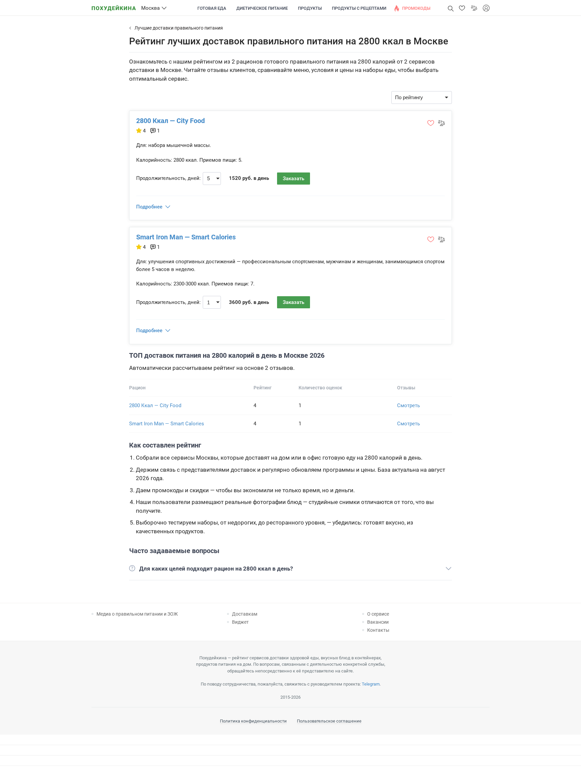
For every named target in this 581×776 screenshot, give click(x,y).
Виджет (240, 622)
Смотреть (408, 405)
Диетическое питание (262, 8)
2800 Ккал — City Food (170, 121)
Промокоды (416, 8)
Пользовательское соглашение (329, 721)
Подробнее (149, 207)
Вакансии (378, 622)
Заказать (293, 179)
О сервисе (378, 614)
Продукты (310, 8)
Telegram (371, 684)
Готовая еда (211, 8)
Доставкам (244, 614)
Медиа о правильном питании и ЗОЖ (137, 614)
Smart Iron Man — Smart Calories (186, 237)
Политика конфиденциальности (253, 721)
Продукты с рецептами (359, 8)
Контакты (378, 630)
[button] (462, 8)
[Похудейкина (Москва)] (113, 6)
